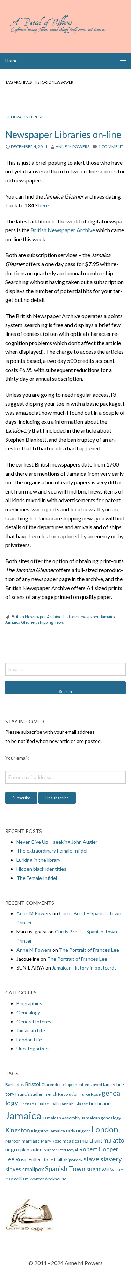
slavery (111, 1159)
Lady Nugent (78, 1130)
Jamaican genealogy (101, 1117)
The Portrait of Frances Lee (89, 950)
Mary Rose (51, 1141)
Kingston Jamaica (48, 1130)
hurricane (100, 1103)
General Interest (24, 116)
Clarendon (51, 1084)
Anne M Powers (72, 146)
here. (44, 205)
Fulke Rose (90, 1094)
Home (11, 60)
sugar (93, 1169)
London (104, 1129)
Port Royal (68, 1149)
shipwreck (72, 1160)
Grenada (28, 1103)
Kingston (17, 1130)
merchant (91, 1140)
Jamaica (107, 616)
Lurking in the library (38, 860)
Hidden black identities (41, 869)
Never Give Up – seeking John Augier (56, 842)
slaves (13, 1169)
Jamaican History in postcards (84, 968)
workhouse (55, 1178)
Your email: (17, 758)
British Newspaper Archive (62, 230)
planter (50, 1149)
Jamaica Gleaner (20, 622)
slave (91, 1159)
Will (105, 1169)
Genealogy (28, 1012)
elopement (73, 1084)
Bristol (32, 1084)
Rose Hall (52, 1160)
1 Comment (110, 146)
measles (71, 1141)
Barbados (14, 1084)
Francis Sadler (29, 1094)
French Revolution (61, 1094)
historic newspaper (81, 616)
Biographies (29, 1003)
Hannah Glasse (73, 1103)
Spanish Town (65, 1169)
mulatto (113, 1140)
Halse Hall (47, 1103)
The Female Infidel (36, 878)
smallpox (33, 1169)
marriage (31, 1141)
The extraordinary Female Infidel (51, 851)
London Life (29, 1039)
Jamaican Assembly (61, 1117)
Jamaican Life (30, 1030)
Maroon (13, 1141)
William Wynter (29, 1178)
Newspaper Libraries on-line (63, 134)
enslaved (93, 1084)
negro (12, 1149)
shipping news (51, 622)
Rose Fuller (28, 1159)
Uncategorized (32, 1048)
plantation (31, 1149)
